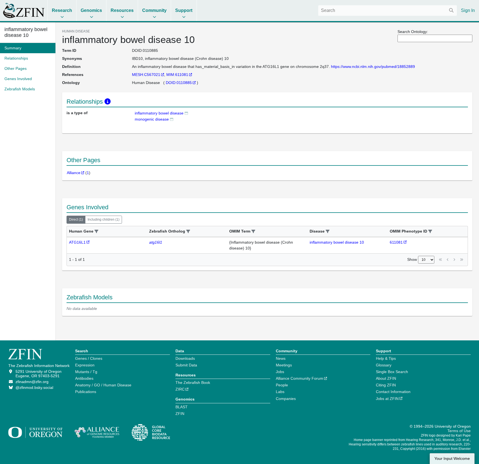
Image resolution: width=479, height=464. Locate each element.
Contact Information (393, 391)
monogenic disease (152, 119)
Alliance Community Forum (299, 378)
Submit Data (186, 365)
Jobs (280, 371)
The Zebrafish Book (192, 382)
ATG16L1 (77, 242)
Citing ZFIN (386, 385)
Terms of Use (459, 431)
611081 (396, 242)
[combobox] (387, 10)
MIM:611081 (177, 74)
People (282, 385)
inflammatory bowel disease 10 (25, 32)
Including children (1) (103, 219)
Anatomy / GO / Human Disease (103, 385)
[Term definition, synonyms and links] (186, 113)
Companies (286, 398)
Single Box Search (392, 371)
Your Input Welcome (452, 459)
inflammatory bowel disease (159, 113)
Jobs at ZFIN (387, 398)
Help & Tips (386, 358)
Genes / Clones (88, 358)
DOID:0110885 (179, 82)
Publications (85, 391)
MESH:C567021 (146, 74)
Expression (85, 365)
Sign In (468, 10)
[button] (96, 231)
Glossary (383, 365)
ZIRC (180, 389)
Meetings (284, 365)
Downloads (185, 358)
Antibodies (84, 378)
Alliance (73, 172)
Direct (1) (76, 219)
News (281, 358)
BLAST (181, 407)
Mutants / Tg (86, 371)
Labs (280, 391)
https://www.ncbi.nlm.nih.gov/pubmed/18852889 (373, 66)
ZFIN (179, 413)
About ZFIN (386, 378)
